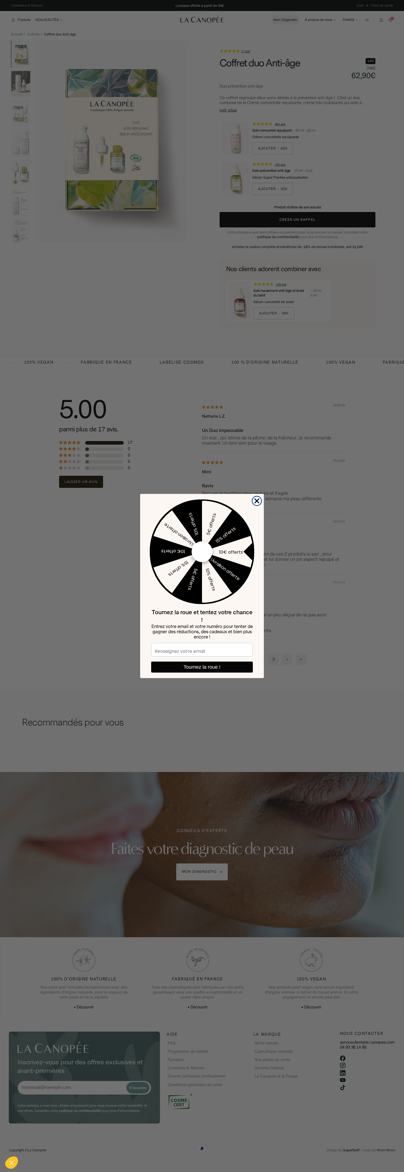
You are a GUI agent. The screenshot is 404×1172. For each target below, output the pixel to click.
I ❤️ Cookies (102, 1144)
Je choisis (63, 1144)
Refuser (25, 1144)
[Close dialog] (257, 501)
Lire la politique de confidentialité (35, 1127)
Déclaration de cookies (80, 1127)
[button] (11, 1162)
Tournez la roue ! (202, 667)
